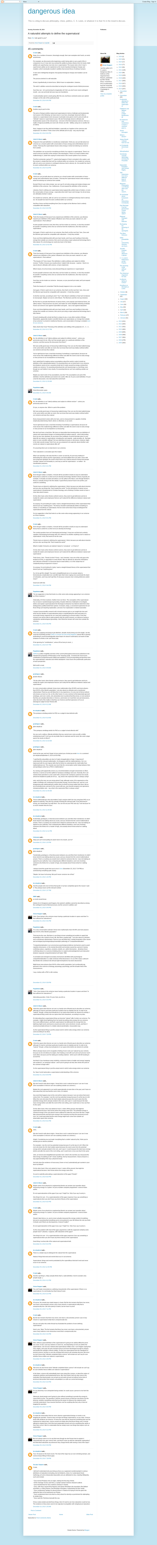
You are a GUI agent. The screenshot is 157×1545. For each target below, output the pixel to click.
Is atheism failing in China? (123, 280)
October (123, 292)
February (123, 315)
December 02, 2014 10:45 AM (42, 791)
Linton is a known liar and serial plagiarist (63, 634)
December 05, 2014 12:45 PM (42, 1267)
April (121, 310)
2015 (120, 86)
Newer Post (32, 1514)
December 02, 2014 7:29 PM (42, 1034)
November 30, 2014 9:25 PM (42, 208)
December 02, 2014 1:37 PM (42, 890)
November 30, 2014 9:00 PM (42, 133)
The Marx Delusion (123, 234)
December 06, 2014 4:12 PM (42, 1280)
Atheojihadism (124, 151)
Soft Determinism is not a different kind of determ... (124, 177)
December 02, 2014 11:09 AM (42, 810)
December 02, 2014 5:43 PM (42, 1000)
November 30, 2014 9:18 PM (42, 168)
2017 (120, 80)
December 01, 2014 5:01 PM (42, 518)
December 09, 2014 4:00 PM (42, 1407)
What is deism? (123, 135)
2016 (120, 83)
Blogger (86, 1530)
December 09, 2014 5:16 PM (42, 1430)
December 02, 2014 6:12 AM (42, 704)
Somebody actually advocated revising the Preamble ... (124, 158)
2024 (120, 62)
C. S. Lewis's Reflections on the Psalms (124, 260)
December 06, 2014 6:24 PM (42, 1294)
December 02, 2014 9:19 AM (42, 718)
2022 (120, 67)
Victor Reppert (38, 914)
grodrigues (36, 674)
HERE (35, 654)
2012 (120, 324)
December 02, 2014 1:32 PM (42, 877)
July (121, 301)
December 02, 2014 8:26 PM (42, 1177)
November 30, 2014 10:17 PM (42, 329)
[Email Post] (53, 43)
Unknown (36, 837)
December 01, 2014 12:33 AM (42, 381)
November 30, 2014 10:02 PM (42, 244)
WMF (34, 896)
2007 (120, 337)
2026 (120, 56)
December (123, 91)
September (123, 294)
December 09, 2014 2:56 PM (42, 1359)
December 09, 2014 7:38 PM (42, 1458)
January (123, 318)
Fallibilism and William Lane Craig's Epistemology (124, 113)
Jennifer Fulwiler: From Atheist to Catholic (123, 252)
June (122, 304)
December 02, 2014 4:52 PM (42, 921)
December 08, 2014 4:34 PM (42, 1334)
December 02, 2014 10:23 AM (42, 741)
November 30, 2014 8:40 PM (42, 100)
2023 (120, 64)
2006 (120, 340)
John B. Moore (38, 139)
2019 (120, 75)
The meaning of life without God (124, 268)
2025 (120, 59)
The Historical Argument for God (124, 274)
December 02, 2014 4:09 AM (42, 668)
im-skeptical (37, 710)
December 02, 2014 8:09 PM (42, 1075)
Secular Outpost (38, 1464)
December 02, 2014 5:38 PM (42, 982)
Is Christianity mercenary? (124, 147)
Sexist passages (124, 131)
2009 (120, 332)
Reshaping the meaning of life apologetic (124, 227)
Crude (35, 53)
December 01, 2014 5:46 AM (42, 393)
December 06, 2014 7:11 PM (42, 1309)
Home (61, 1514)
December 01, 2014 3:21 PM (42, 466)
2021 (120, 70)
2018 (120, 78)
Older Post (89, 1514)
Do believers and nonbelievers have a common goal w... (124, 124)
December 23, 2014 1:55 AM (42, 1506)
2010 (120, 329)
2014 (120, 89)
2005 (120, 343)
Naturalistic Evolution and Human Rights (124, 167)
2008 (120, 334)
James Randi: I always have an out (124, 141)
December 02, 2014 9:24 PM (42, 1244)
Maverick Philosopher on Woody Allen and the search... (124, 188)
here (78, 753)
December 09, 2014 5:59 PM (42, 1445)
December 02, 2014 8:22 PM (42, 1121)
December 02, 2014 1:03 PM (42, 842)
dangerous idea (51, 11)
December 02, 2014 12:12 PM (42, 831)
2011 (120, 326)
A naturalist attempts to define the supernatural (124, 103)
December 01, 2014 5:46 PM (42, 585)
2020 (120, 72)
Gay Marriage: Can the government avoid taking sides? (124, 210)
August (122, 299)
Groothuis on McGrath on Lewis (124, 287)
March (122, 312)
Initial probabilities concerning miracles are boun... (124, 242)
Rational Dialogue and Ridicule (123, 219)
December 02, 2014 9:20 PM (42, 1202)
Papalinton (36, 387)
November (123, 95)
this (33, 38)
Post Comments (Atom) (43, 1518)
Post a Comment (36, 1510)
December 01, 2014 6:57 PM (42, 645)
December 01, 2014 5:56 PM (42, 624)
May (121, 307)
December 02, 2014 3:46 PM (42, 907)
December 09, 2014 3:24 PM (42, 1382)
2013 (120, 321)
